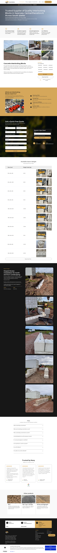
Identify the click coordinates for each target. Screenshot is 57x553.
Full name (6, 126)
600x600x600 (50, 65)
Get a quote (45, 74)
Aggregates (30, 1)
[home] (10, 2)
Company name (18, 126)
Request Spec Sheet (28, 258)
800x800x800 (51, 69)
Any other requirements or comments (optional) (12, 145)
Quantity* (6, 141)
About (40, 1)
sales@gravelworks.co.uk (49, 143)
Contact (43, 1)
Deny (50, 549)
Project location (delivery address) (10, 134)
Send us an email (23, 526)
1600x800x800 (40, 71)
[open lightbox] (16, 50)
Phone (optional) (18, 130)
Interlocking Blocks (22, 1)
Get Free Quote (48, 1)
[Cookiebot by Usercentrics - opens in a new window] (5, 551)
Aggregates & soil (38, 535)
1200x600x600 (45, 67)
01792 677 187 (38, 143)
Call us (7, 526)
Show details (12, 551)
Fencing (27, 1)
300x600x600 (40, 65)
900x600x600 (40, 67)
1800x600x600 (46, 69)
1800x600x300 (40, 69)
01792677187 (52, 535)
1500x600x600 (51, 67)
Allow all (50, 546)
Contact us (37, 538)
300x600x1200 (45, 65)
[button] (26, 2)
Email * (6, 130)
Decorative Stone (34, 1)
